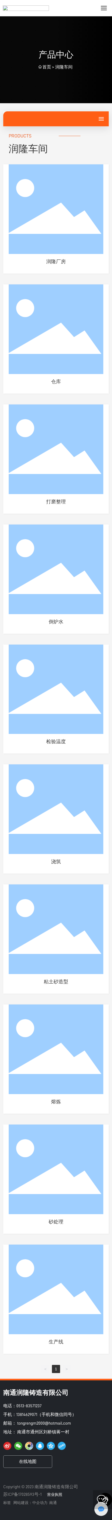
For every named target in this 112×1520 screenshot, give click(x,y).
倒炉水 (56, 621)
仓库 (56, 381)
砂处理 (56, 1221)
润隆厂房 (56, 261)
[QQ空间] (51, 1446)
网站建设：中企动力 (30, 1503)
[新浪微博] (7, 1446)
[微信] (18, 1446)
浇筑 (56, 861)
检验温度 (56, 741)
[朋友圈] (29, 1446)
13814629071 (26, 1414)
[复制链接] (62, 1446)
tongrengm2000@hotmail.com (44, 1423)
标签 (7, 1503)
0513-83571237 (29, 1406)
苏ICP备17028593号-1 (22, 1494)
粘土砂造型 (56, 981)
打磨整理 (56, 501)
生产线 (56, 1341)
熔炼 (56, 1101)
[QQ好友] (40, 1446)
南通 (53, 1503)
